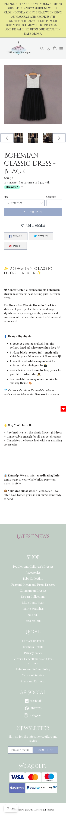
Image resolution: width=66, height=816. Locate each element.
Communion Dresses (33, 590)
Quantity (51, 197)
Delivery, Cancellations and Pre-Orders (33, 661)
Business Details (33, 647)
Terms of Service (33, 675)
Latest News (33, 537)
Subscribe (45, 750)
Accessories (33, 572)
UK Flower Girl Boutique (42, 809)
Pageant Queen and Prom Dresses (33, 584)
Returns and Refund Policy (33, 669)
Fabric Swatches (33, 608)
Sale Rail (33, 614)
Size (6, 197)
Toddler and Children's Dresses (33, 566)
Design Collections (33, 596)
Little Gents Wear (33, 602)
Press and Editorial (33, 681)
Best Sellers (33, 620)
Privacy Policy (33, 653)
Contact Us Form (33, 641)
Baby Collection (33, 578)
